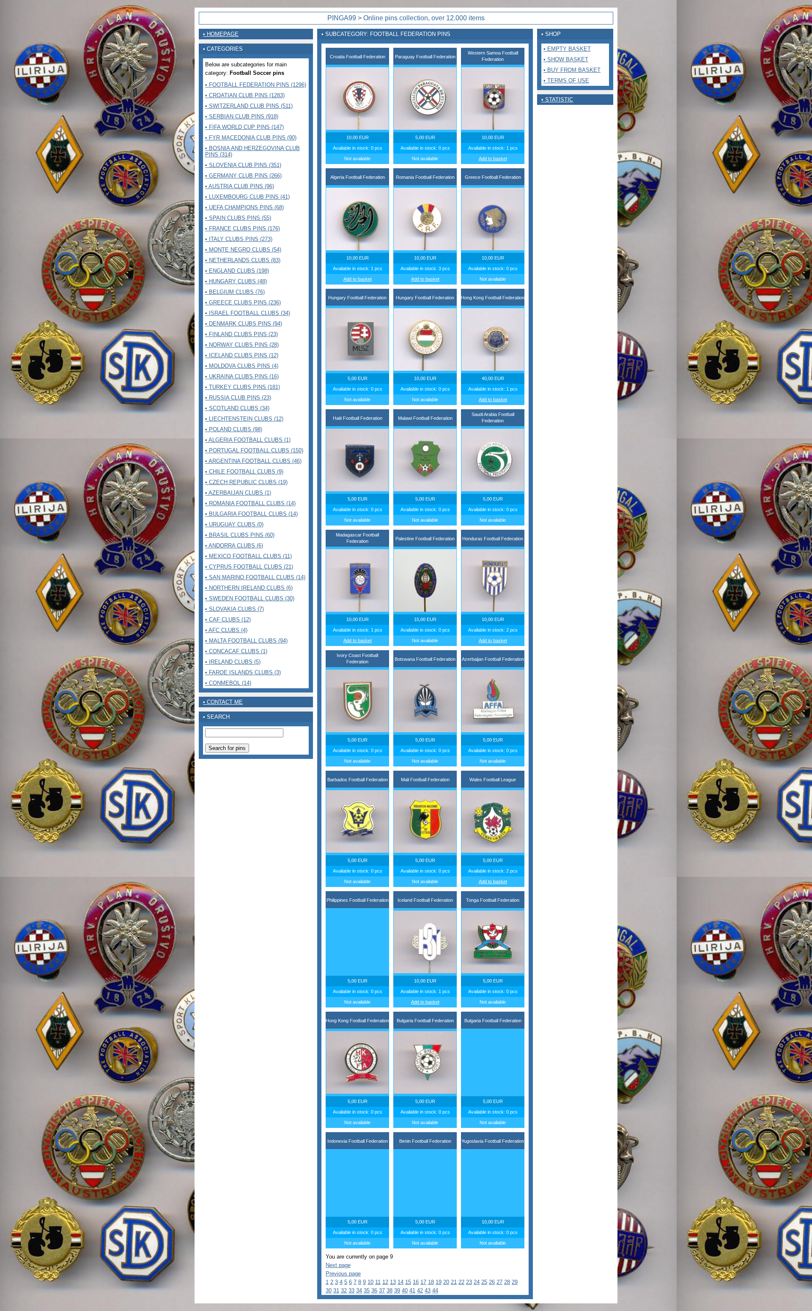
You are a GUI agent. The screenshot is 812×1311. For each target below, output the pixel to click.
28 (507, 1282)
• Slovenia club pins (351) (243, 165)
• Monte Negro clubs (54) (243, 249)
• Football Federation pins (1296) (255, 85)
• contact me (223, 702)
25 (484, 1282)
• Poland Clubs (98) (233, 429)
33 (351, 1290)
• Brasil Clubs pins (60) (239, 535)
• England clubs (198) (237, 271)
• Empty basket (567, 49)
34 (359, 1290)
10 (370, 1282)
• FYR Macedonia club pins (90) (250, 137)
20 (446, 1282)
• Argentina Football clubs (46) (253, 461)
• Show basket (565, 59)
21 (454, 1282)
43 (428, 1290)
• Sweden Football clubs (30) (249, 598)
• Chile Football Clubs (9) (244, 471)
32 (344, 1290)
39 (397, 1290)
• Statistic (557, 99)
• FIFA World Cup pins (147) (244, 127)
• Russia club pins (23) (238, 397)
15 (408, 1282)
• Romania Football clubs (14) (250, 503)
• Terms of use (566, 80)
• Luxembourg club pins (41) (247, 197)
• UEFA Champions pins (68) (244, 207)
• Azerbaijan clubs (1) (238, 493)
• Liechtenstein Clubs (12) (244, 419)
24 (477, 1282)
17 (423, 1282)
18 (431, 1282)
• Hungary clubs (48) (236, 281)
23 (469, 1282)
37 (382, 1290)
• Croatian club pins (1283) (245, 95)
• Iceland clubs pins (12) (241, 355)
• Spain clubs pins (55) (238, 218)
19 (439, 1282)
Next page (338, 1265)
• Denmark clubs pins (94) (243, 323)
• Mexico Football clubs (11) (248, 556)
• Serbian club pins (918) (241, 116)
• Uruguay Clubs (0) (234, 524)
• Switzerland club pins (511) (249, 106)
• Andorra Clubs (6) (234, 545)
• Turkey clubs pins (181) (242, 387)
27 (499, 1282)
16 (416, 1282)
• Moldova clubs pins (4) (241, 366)
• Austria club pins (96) (239, 186)
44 (435, 1290)
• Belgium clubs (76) (235, 292)
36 (374, 1290)
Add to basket (493, 158)
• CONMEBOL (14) (228, 683)
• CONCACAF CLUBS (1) (236, 651)
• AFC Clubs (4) (226, 630)
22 (461, 1282)
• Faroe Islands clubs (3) (243, 672)
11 (378, 1282)
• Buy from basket (572, 70)
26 (492, 1282)
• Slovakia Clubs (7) (234, 609)
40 (405, 1290)
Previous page (343, 1273)
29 (515, 1282)
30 (329, 1290)
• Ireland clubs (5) (233, 662)
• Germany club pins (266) (243, 175)
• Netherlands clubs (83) (242, 260)
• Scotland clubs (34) (237, 408)
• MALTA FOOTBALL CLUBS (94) (246, 641)
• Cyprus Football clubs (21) (249, 567)
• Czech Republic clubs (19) (246, 482)
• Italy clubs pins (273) (238, 239)
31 (336, 1290)
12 (385, 1282)
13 (393, 1282)
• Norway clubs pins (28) (242, 345)
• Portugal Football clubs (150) (254, 450)
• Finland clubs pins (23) (241, 334)
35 (367, 1290)
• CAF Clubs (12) (228, 619)
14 (400, 1282)
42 (420, 1290)
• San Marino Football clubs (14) (255, 577)
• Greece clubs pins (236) (243, 302)
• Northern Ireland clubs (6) (249, 588)
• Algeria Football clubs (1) (248, 440)
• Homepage (221, 34)
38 (389, 1290)
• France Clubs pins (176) (242, 228)
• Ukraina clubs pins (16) (242, 376)
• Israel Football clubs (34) (247, 313)
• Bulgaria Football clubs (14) (251, 514)
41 (412, 1290)
